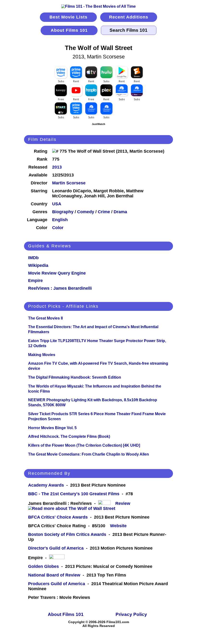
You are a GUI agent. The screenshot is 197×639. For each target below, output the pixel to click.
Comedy (85, 211)
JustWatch (98, 124)
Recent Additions (128, 17)
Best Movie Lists (68, 17)
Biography (63, 211)
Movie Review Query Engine (57, 273)
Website (118, 525)
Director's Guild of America (56, 548)
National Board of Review (54, 575)
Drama (120, 211)
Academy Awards (46, 485)
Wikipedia (38, 265)
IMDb (33, 257)
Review (124, 503)
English (60, 219)
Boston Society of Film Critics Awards (67, 534)
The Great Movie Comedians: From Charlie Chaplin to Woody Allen (88, 454)
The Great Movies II (45, 318)
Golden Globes (43, 566)
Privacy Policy (131, 614)
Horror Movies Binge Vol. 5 (52, 428)
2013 (57, 167)
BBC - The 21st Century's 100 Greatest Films (73, 493)
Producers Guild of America (56, 583)
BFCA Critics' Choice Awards (58, 517)
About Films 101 (69, 30)
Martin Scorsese (69, 183)
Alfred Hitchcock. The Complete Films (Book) (69, 436)
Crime (104, 211)
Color (57, 227)
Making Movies (41, 355)
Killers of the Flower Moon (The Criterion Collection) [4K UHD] (84, 445)
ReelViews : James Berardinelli (60, 288)
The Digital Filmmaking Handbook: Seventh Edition (74, 377)
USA (56, 203)
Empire (35, 280)
